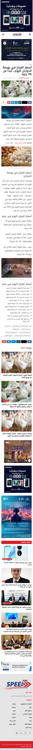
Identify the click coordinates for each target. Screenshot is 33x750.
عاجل (14, 710)
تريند (30, 721)
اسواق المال (5, 400)
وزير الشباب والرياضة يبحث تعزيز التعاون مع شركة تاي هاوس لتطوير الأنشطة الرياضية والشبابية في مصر (18, 653)
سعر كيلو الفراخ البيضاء (11, 332)
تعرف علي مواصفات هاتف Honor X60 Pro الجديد (18, 563)
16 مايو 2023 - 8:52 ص (9, 78)
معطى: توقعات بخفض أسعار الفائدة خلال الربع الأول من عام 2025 (17, 586)
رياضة (4, 648)
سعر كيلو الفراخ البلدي (24, 332)
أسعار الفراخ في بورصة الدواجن (20, 326)
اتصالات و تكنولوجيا (7, 559)
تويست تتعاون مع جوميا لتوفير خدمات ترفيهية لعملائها (17, 608)
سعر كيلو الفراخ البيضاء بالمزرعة (22, 336)
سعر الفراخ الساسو (25, 329)
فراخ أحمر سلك (20, 142)
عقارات (14, 714)
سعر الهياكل (16, 329)
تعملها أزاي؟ (28, 724)
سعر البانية (7, 326)
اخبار (25, 64)
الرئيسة (30, 64)
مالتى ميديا (12, 724)
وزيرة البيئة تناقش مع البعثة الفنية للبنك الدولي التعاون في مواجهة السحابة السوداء (17, 630)
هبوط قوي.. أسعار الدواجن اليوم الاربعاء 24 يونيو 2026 (17, 376)
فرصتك (14, 717)
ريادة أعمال (28, 727)
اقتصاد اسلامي (27, 714)
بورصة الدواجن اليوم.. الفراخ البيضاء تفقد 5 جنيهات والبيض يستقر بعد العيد (17, 434)
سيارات (14, 707)
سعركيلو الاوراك (9, 336)
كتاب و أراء (13, 721)
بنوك (4, 581)
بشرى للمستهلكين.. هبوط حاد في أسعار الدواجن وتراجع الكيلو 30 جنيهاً (17, 405)
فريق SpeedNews (24, 78)
